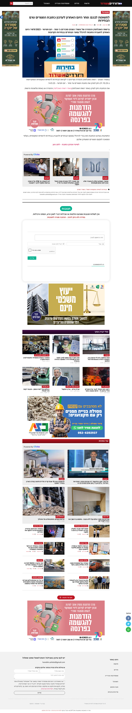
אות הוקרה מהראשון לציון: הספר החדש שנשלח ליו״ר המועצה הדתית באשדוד (67, 359)
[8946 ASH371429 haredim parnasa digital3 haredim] (66, 132)
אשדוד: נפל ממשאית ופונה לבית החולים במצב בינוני (79, 564)
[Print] (66, 437)
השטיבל (47, 3)
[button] (1, 17)
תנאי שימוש (114, 687)
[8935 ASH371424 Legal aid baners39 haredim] (66, 324)
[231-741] (121, 66)
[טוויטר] (128, 623)
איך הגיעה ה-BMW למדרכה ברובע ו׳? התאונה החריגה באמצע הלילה (33, 565)
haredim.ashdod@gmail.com (53, 662)
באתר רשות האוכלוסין (62, 88)
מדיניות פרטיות (113, 692)
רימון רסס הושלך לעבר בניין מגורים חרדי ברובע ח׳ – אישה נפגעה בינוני (97, 390)
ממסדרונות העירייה (62, 3)
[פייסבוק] (128, 618)
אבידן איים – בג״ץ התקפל (71, 389)
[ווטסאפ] (128, 629)
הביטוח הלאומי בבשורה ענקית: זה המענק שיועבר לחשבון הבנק (79, 547)
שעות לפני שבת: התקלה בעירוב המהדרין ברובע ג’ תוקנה (79, 530)
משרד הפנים (81, 189)
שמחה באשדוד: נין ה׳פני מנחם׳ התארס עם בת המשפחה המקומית (34, 547)
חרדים (76, 3)
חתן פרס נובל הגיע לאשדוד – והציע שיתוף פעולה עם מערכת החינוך (78, 582)
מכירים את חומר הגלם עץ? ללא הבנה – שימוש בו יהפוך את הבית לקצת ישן (88, 520)
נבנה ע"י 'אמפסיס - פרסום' (37, 704)
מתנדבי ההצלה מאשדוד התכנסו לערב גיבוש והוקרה (36, 358)
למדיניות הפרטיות (47, 689)
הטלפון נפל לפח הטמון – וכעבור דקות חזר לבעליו (36, 390)
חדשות (86, 3)
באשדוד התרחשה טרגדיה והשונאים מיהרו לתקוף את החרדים (34, 530)
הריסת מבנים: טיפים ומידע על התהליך (51, 519)
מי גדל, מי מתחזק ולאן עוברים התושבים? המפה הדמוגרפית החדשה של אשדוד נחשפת (33, 582)
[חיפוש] (11, 3)
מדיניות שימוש (46, 710)
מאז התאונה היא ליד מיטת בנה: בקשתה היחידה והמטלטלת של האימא (99, 359)
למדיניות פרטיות (56, 710)
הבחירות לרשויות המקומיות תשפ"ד (96, 189)
